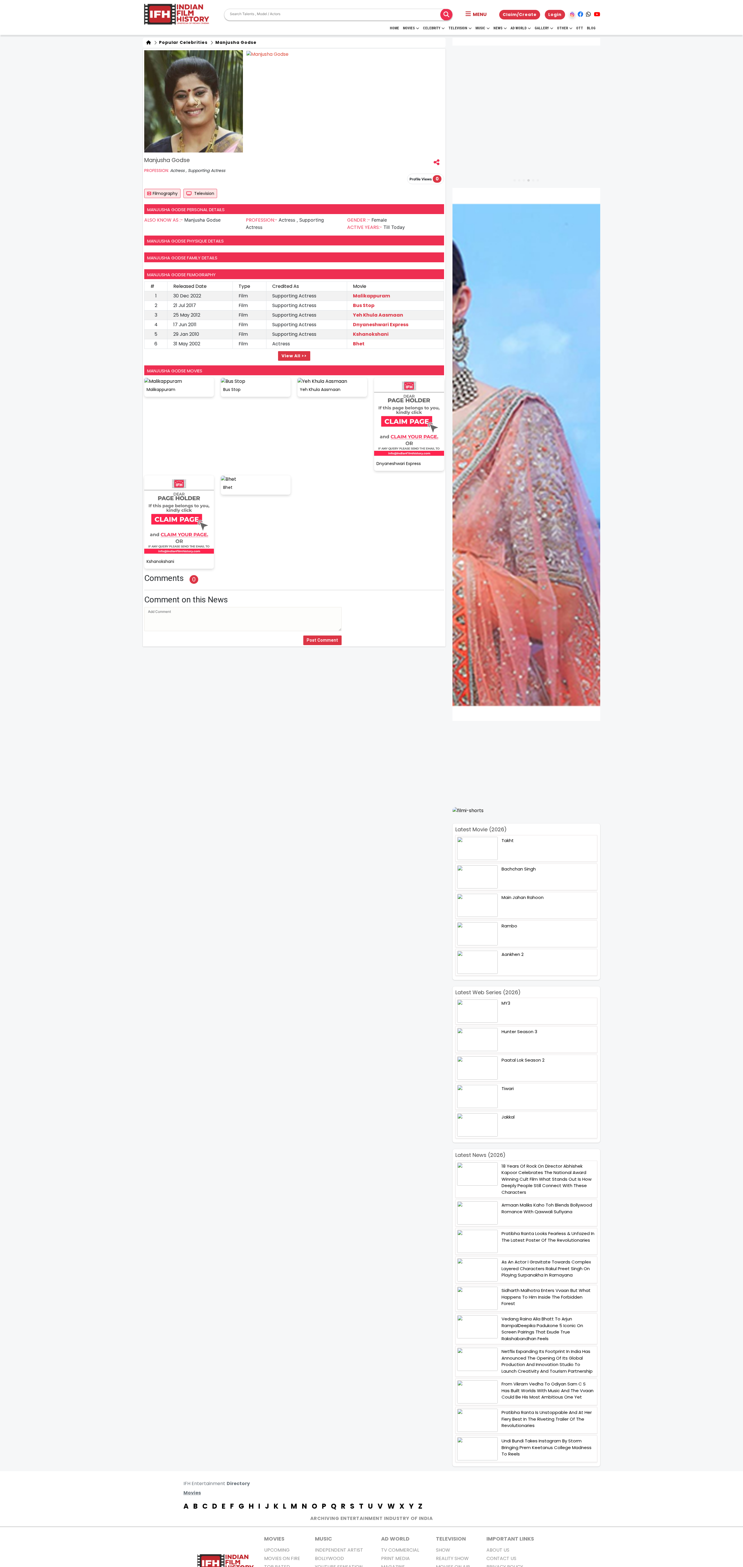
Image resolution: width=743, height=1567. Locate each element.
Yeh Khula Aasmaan (378, 315)
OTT (579, 28)
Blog (591, 28)
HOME (394, 28)
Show (443, 1550)
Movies (409, 28)
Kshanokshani (371, 334)
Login (555, 14)
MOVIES (274, 1538)
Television (457, 28)
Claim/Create (520, 14)
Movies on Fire (282, 1558)
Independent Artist (339, 1550)
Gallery (542, 28)
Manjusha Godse (235, 42)
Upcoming (277, 1550)
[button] (476, 14)
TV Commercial (400, 1550)
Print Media (395, 1558)
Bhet (359, 343)
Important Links (510, 1538)
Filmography (165, 193)
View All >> (294, 356)
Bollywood (329, 1558)
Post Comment (322, 640)
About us (497, 1550)
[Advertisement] (529, 764)
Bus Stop (363, 305)
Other (562, 28)
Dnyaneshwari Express (380, 324)
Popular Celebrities (183, 42)
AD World (395, 1538)
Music (480, 28)
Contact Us (501, 1558)
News (497, 28)
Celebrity (431, 28)
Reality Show (452, 1558)
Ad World (518, 28)
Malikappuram (371, 295)
